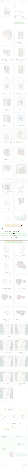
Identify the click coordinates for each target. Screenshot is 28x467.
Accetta (14, 233)
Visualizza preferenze (14, 237)
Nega (14, 235)
